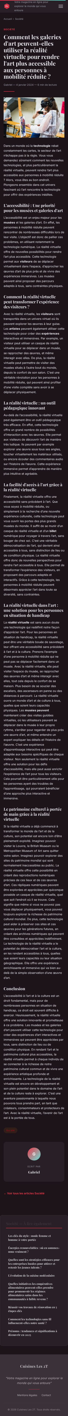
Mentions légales (27, 1395)
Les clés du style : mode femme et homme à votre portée (29, 1237)
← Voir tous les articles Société (24, 1193)
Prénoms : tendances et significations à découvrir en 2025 (32, 1333)
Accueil (8, 18)
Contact (46, 1395)
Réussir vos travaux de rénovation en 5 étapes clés (32, 1309)
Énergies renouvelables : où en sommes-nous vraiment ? (34, 1249)
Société (19, 18)
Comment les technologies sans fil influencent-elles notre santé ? (29, 1321)
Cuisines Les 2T (34, 1366)
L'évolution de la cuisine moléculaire (31, 1275)
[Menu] (60, 6)
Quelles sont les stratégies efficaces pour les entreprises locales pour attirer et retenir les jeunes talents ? (34, 1263)
